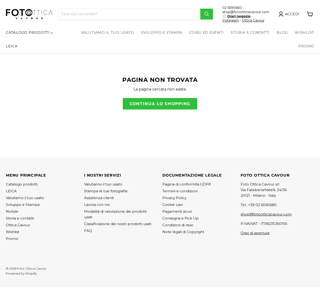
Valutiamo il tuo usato (107, 32)
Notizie (12, 211)
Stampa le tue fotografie (106, 191)
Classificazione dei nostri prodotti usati (117, 224)
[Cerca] (206, 14)
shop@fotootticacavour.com (266, 214)
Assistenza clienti (99, 198)
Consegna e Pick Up (180, 218)
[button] (290, 14)
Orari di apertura (255, 233)
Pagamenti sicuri (177, 211)
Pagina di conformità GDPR (186, 184)
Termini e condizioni (179, 191)
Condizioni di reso (177, 225)
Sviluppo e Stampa (161, 32)
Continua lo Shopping (160, 103)
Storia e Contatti (250, 32)
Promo (306, 46)
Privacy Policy (174, 198)
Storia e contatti (20, 218)
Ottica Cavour (253, 20)
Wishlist (304, 32)
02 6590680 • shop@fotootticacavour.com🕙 (245, 12)
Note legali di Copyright (183, 232)
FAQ (88, 230)
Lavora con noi (97, 204)
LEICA (12, 46)
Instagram (230, 20)
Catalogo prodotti (28, 32)
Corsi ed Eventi (206, 32)
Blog (282, 32)
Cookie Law (172, 204)
